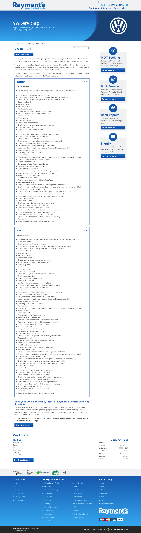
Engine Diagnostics (51, 507)
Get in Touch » (109, 156)
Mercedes (104, 493)
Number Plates (49, 510)
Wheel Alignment (50, 517)
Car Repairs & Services (100, 8)
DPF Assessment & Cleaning (83, 503)
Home (101, 2)
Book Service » (109, 99)
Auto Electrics (48, 486)
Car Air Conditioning (51, 490)
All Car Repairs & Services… (53, 521)
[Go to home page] (29, 5)
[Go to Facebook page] (127, 5)
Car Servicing (120, 8)
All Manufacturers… (108, 503)
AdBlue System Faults (51, 483)
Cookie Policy (19, 500)
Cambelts (76, 486)
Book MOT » (108, 70)
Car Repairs (48, 497)
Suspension (48, 514)
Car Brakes (48, 493)
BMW (103, 486)
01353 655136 (44, 418)
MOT (74, 507)
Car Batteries (77, 490)
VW (102, 500)
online (62, 418)
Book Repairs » (109, 127)
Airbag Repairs (78, 483)
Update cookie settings (20, 530)
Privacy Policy (20, 497)
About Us (107, 2)
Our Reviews (115, 2)
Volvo (103, 497)
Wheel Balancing (79, 517)
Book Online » (23, 54)
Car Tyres (47, 500)
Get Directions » (22, 460)
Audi (102, 483)
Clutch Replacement (80, 500)
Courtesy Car (48, 503)
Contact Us (124, 2)
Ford (103, 490)
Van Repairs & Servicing (81, 514)
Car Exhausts (77, 493)
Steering (76, 510)
